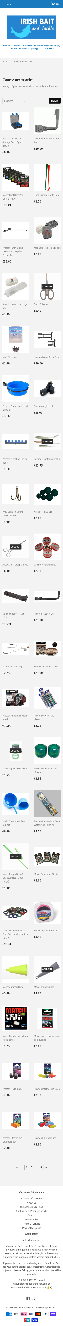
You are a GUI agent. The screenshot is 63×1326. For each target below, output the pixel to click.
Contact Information (31, 1198)
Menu (9, 4)
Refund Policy (31, 1219)
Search (31, 1215)
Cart (58, 4)
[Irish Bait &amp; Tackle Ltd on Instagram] (33, 1299)
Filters (54, 101)
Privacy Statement (31, 1228)
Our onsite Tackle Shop (31, 1207)
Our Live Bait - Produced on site (31, 1211)
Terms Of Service (31, 1223)
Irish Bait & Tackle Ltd (23, 1307)
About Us (31, 1202)
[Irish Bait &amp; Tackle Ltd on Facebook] (28, 1299)
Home (5, 61)
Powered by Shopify (45, 1307)
